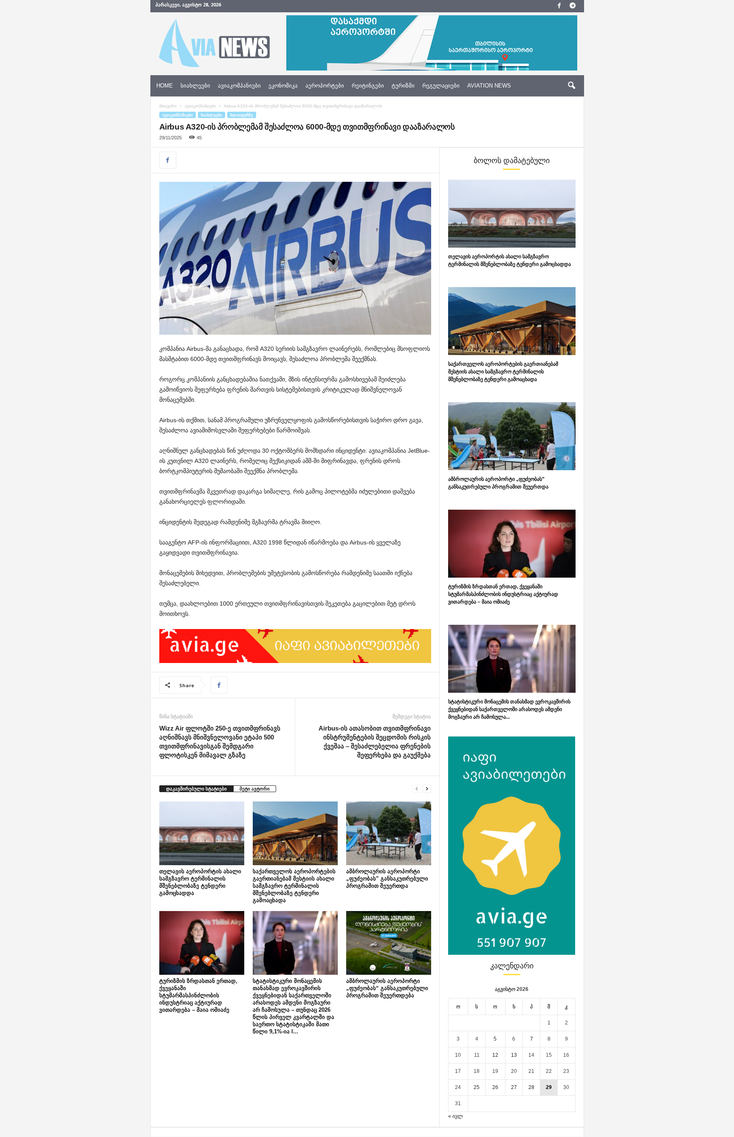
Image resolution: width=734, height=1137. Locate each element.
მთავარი (168, 106)
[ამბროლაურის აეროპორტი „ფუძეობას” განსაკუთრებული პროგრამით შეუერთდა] (388, 833)
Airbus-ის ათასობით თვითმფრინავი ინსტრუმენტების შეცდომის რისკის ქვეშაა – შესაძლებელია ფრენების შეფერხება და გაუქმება (375, 742)
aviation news (489, 85)
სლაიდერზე (241, 115)
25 (477, 1087)
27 (514, 1087)
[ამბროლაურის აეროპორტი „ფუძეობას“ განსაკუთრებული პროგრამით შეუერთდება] (388, 943)
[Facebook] (559, 6)
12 (495, 1055)
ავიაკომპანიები (239, 85)
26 (495, 1087)
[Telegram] (572, 6)
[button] (571, 85)
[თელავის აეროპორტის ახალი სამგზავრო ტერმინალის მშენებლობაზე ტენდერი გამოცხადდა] (201, 833)
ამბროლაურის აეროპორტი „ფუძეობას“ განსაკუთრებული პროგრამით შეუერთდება (387, 988)
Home (164, 85)
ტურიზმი (403, 85)
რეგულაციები (441, 85)
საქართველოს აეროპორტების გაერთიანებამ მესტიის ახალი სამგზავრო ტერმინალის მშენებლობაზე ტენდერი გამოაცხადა (294, 885)
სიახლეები (195, 85)
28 (531, 1087)
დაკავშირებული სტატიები (196, 788)
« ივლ (455, 1116)
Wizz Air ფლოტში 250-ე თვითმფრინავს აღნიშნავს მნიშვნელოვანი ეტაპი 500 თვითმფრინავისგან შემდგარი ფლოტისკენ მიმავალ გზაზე (219, 742)
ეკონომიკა (283, 85)
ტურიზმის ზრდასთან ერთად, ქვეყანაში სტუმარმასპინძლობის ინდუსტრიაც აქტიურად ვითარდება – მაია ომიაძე (198, 995)
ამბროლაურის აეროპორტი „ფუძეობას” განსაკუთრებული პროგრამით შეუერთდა (387, 878)
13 (514, 1055)
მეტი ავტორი (255, 788)
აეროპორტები (324, 85)
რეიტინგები (368, 85)
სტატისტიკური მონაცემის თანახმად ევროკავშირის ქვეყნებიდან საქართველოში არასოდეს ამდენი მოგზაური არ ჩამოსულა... (509, 709)
